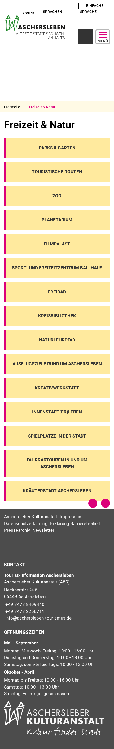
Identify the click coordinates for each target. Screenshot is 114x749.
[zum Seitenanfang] (105, 503)
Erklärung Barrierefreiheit (75, 523)
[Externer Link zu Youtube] (6, 5)
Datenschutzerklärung (26, 523)
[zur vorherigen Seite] (92, 503)
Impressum (71, 516)
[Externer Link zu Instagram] (6, 12)
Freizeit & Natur (42, 107)
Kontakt (29, 13)
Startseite (12, 107)
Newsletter (43, 530)
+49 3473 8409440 (24, 604)
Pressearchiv (17, 530)
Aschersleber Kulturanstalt (30, 516)
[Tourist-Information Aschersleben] (57, 597)
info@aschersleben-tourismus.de (38, 618)
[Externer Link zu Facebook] (11, 5)
